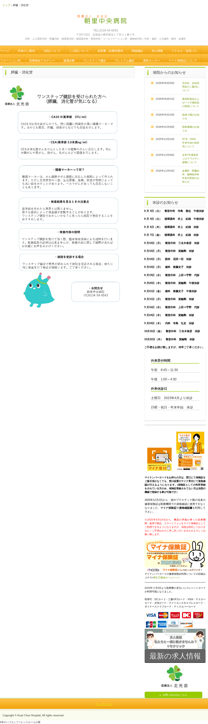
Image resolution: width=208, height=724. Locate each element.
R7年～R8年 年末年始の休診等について (190, 143)
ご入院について (79, 50)
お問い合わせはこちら (175, 695)
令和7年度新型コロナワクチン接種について (190, 159)
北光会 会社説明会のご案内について (190, 87)
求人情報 (157, 50)
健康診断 (69, 60)
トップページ (104, 704)
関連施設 (137, 50)
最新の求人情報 (175, 656)
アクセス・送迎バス (184, 50)
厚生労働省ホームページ (166, 577)
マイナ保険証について (183, 60)
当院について (52, 50)
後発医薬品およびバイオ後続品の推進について (190, 102)
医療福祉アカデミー (42, 60)
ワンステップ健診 (94, 60)
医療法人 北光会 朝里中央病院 (104, 21)
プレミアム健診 (124, 60)
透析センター (151, 60)
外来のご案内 (26, 50)
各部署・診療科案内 (110, 50)
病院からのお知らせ (169, 72)
